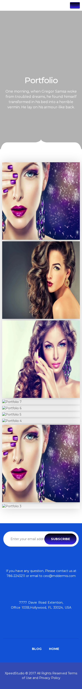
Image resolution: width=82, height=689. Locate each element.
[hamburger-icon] (75, 5)
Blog (37, 648)
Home (54, 648)
